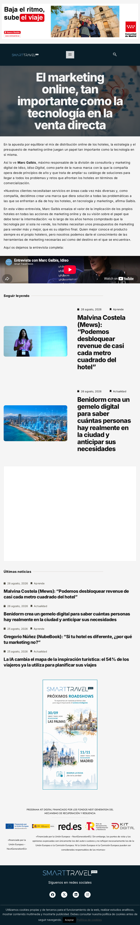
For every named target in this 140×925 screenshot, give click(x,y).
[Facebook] (52, 895)
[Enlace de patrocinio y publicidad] (70, 22)
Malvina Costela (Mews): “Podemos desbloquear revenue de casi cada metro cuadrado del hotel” (101, 342)
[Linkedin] (76, 895)
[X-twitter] (64, 895)
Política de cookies (89, 920)
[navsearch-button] (114, 54)
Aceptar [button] (69, 919)
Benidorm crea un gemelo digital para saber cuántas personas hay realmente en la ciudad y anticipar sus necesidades (104, 424)
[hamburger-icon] (70, 54)
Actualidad (119, 391)
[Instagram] (87, 895)
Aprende (118, 309)
